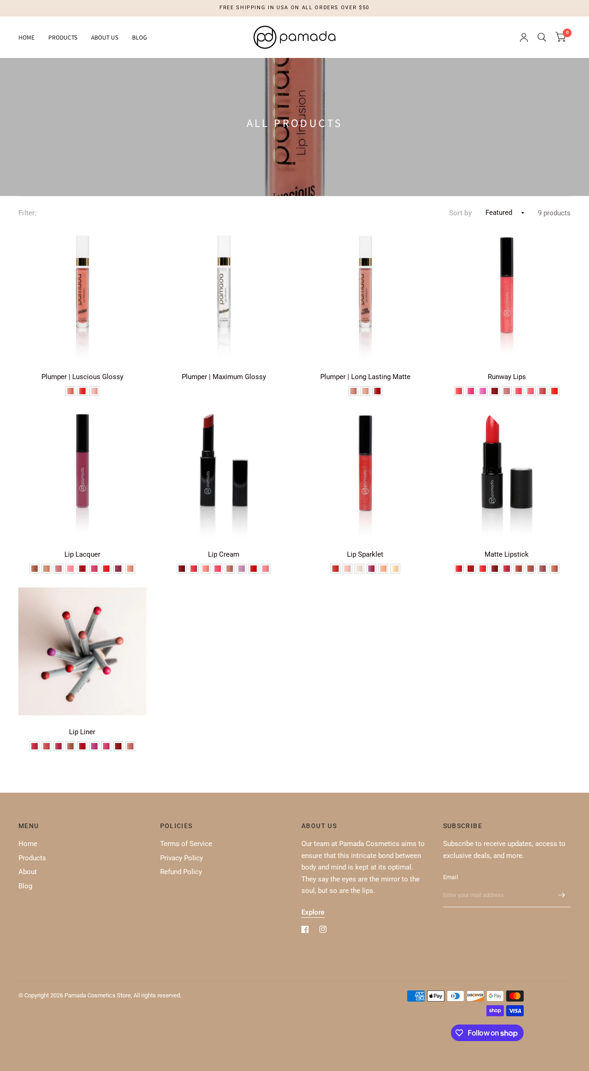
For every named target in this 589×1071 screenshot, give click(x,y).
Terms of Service (186, 844)
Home (26, 37)
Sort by (460, 213)
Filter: (27, 213)
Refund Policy (181, 872)
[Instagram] (323, 929)
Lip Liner (82, 732)
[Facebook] (305, 929)
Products (62, 37)
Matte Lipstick (507, 554)
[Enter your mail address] (561, 895)
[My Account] (524, 37)
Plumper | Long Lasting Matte (365, 377)
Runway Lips (507, 377)
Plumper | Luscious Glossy (82, 377)
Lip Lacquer (82, 554)
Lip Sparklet (365, 554)
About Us (104, 37)
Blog (139, 37)
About (27, 872)
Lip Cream (223, 554)
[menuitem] (29, 37)
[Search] (542, 37)
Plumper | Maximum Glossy (224, 377)
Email (450, 877)
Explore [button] (312, 912)
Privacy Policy (181, 858)
